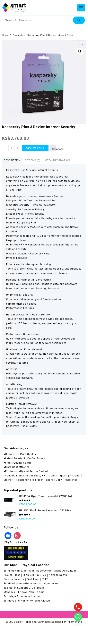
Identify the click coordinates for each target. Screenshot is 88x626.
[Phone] (78, 607)
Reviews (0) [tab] (32, 160)
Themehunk (75, 621)
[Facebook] (8, 535)
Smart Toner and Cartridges (33, 621)
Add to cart (35, 147)
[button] (79, 51)
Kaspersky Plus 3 (17, 426)
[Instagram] (17, 535)
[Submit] (79, 20)
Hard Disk (12, 314)
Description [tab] (12, 160)
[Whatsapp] (78, 617)
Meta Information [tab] (57, 160)
